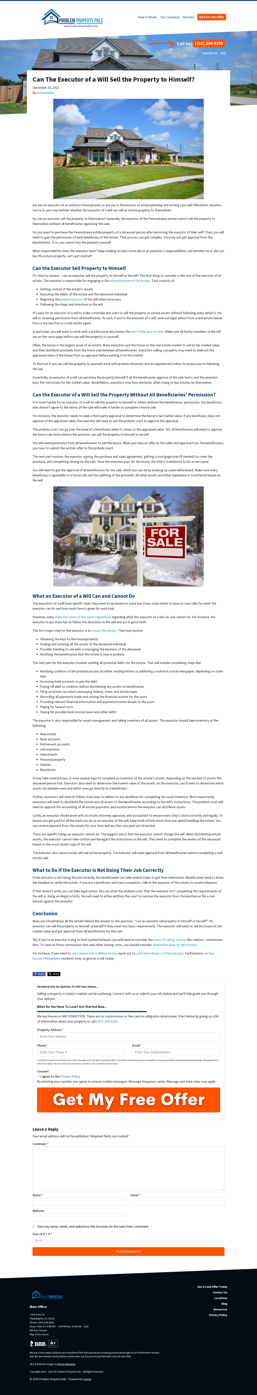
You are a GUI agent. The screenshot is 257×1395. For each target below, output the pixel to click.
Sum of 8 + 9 (42, 1234)
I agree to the (60, 1076)
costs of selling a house (170, 939)
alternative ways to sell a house (175, 945)
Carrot (87, 1379)
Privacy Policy (70, 1076)
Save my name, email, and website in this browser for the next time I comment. (93, 1226)
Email (137, 1045)
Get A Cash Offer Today (212, 1287)
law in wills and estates (147, 331)
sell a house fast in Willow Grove (93, 953)
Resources (220, 1309)
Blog (224, 1304)
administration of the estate (130, 280)
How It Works (147, 17)
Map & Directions (39, 1334)
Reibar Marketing (66, 1364)
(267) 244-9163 (209, 43)
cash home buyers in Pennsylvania (159, 953)
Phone (42, 1045)
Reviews (189, 17)
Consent (43, 1071)
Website (38, 1211)
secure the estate (104, 630)
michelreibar (45, 92)
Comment (41, 1144)
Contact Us (209, 53)
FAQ (223, 53)
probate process (71, 299)
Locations (220, 1298)
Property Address (50, 1030)
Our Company (169, 17)
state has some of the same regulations (83, 617)
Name (38, 1195)
